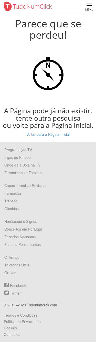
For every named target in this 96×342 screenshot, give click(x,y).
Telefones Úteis (16, 264)
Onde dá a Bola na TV (22, 165)
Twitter (15, 293)
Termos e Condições (20, 315)
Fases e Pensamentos (22, 244)
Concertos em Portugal (23, 229)
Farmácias (13, 193)
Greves (10, 272)
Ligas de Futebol (17, 157)
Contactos (12, 334)
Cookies (10, 327)
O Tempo (11, 257)
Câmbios (11, 208)
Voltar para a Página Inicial (48, 134)
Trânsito (10, 200)
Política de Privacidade (22, 321)
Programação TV (18, 149)
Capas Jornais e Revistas (25, 185)
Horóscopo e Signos (20, 221)
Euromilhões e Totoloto (23, 172)
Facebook (18, 285)
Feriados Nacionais (20, 236)
